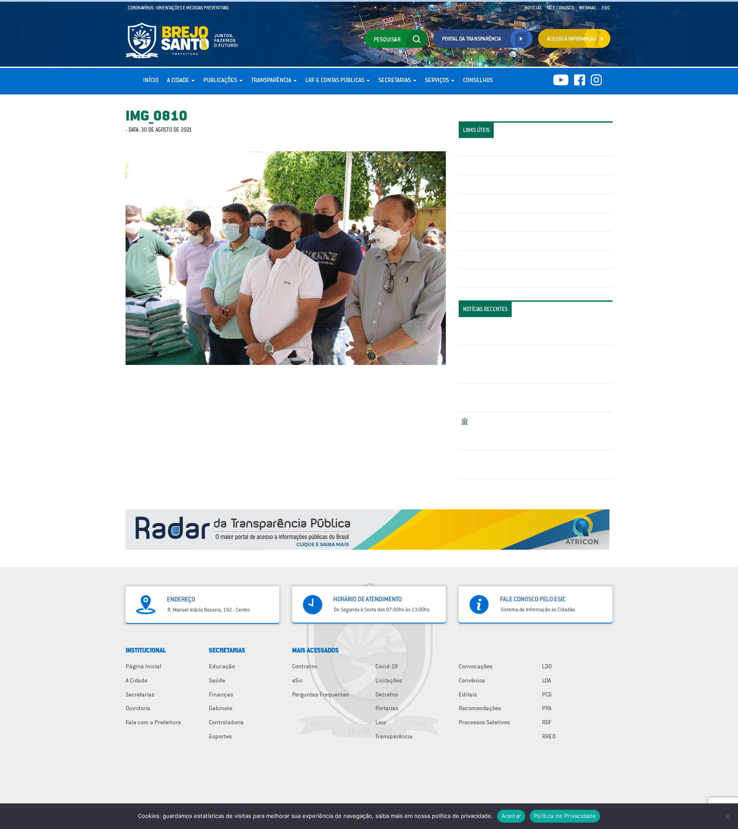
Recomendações (480, 708)
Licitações (473, 203)
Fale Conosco (560, 8)
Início (150, 80)
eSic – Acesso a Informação (495, 184)
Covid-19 (386, 666)
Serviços (437, 80)
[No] (727, 816)
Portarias (386, 708)
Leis (380, 722)
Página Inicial (143, 666)
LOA (546, 680)
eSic (297, 680)
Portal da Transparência (490, 147)
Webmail (588, 8)
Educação (222, 666)
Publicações (220, 80)
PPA (546, 708)
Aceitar (511, 815)
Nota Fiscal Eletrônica (489, 222)
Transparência (272, 80)
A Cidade (178, 80)
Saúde (217, 680)
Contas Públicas (481, 165)
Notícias (533, 8)
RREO (549, 736)
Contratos (304, 666)
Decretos (386, 694)
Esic (606, 8)
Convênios (472, 680)
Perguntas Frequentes (488, 240)
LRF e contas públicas (335, 80)
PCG (547, 694)
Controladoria (226, 722)
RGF (546, 722)
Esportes (220, 736)
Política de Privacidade (565, 815)
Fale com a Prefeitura (153, 722)
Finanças (221, 694)
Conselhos (478, 80)
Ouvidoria (138, 708)
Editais (468, 694)
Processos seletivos (486, 259)
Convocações (475, 666)
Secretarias (395, 80)
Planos (469, 278)
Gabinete (220, 708)
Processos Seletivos (484, 722)
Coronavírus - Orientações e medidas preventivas (178, 8)
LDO (547, 666)
